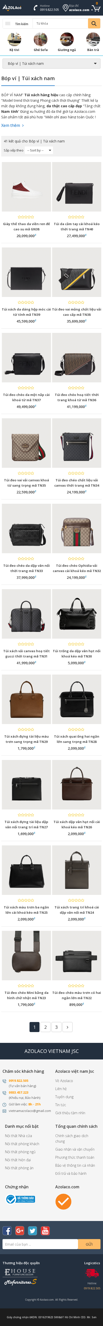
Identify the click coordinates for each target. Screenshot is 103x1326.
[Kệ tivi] (14, 39)
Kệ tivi (14, 50)
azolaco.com (79, 10)
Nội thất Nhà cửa (18, 1135)
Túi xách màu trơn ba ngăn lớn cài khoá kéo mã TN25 (26, 910)
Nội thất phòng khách (22, 1143)
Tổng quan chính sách (76, 1126)
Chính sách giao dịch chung (71, 1138)
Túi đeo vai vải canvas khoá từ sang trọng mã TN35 (26, 483)
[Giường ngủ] (67, 39)
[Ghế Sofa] (41, 39)
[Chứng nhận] (20, 1198)
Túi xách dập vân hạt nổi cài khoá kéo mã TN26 (77, 824)
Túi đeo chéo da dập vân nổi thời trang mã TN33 (26, 568)
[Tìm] (94, 23)
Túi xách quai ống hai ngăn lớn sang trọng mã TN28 (76, 739)
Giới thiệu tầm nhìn (70, 1112)
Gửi (89, 1244)
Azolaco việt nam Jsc (74, 1071)
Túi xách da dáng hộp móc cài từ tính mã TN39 (26, 312)
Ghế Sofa (41, 50)
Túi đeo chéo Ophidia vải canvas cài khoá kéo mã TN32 (77, 568)
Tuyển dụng (64, 1096)
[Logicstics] (92, 1272)
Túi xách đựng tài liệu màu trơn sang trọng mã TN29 (26, 739)
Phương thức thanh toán (74, 1157)
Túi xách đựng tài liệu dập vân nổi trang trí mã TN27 (26, 824)
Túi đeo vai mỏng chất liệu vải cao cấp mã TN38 (76, 312)
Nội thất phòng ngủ (20, 1151)
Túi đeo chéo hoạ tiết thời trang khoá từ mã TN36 (77, 397)
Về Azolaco (64, 1080)
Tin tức (60, 1104)
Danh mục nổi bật (22, 1126)
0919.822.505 (49, 10)
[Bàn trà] (93, 39)
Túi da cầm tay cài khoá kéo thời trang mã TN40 (77, 226)
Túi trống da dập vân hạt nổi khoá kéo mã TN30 (76, 653)
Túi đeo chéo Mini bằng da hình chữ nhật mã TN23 (26, 995)
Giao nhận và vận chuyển (74, 1149)
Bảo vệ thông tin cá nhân (75, 1165)
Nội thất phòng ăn (19, 1167)
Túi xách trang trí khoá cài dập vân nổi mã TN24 (76, 910)
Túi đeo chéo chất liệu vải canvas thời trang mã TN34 (76, 483)
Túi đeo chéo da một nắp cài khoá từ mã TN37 (26, 397)
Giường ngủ (67, 50)
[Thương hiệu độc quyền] (20, 1276)
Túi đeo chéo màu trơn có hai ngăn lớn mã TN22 (76, 995)
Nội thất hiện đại (18, 1159)
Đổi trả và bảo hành (70, 1173)
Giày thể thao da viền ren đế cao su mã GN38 (26, 226)
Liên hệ (61, 1088)
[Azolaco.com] (63, 1201)
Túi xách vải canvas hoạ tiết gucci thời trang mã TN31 (26, 653)
